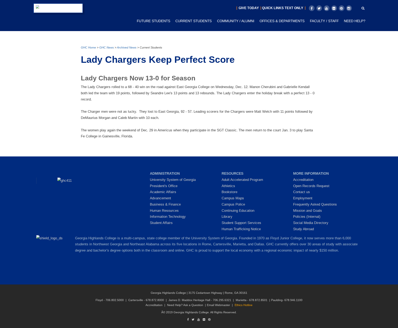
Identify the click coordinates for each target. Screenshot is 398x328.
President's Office (163, 186)
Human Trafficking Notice (241, 229)
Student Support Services (241, 223)
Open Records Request (311, 186)
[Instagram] (349, 8)
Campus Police (233, 204)
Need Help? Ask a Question (185, 305)
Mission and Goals (307, 211)
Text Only (294, 8)
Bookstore (229, 192)
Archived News (126, 47)
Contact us (301, 192)
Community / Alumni (235, 21)
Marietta (241, 300)
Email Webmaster (218, 305)
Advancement (160, 198)
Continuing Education (238, 211)
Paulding (277, 300)
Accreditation (303, 180)
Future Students (153, 21)
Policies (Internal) (306, 217)
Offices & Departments (282, 21)
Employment (302, 198)
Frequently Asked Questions (315, 204)
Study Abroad (303, 229)
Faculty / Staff (324, 21)
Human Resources (164, 211)
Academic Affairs (163, 192)
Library (227, 217)
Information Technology (168, 217)
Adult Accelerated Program (242, 180)
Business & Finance (165, 204)
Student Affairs (161, 223)
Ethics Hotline (243, 305)
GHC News (106, 47)
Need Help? (354, 21)
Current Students (193, 21)
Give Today (249, 8)
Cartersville (135, 300)
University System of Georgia (173, 180)
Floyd (99, 300)
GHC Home (88, 47)
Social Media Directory (310, 223)
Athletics (228, 186)
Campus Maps (233, 198)
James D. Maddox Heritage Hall (189, 300)
